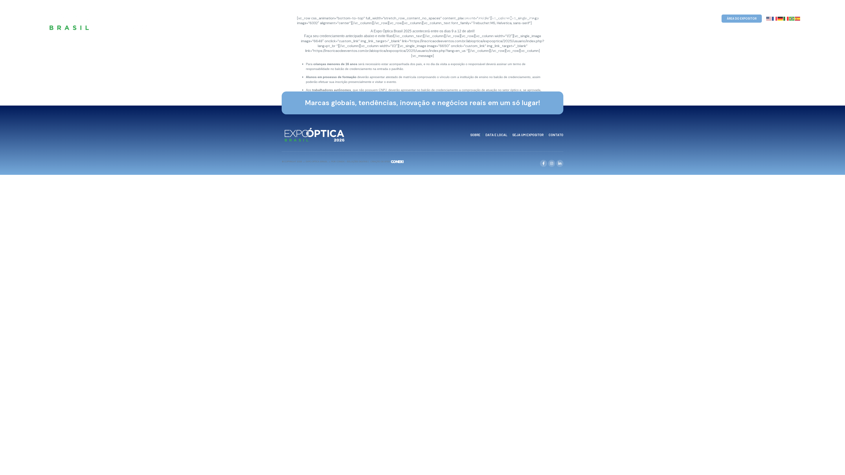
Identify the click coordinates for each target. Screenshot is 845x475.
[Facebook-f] (543, 163)
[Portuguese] (792, 18)
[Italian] (786, 18)
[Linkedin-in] (559, 163)
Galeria (508, 18)
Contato (527, 18)
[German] (780, 18)
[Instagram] (551, 163)
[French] (775, 18)
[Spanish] (798, 18)
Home (467, 18)
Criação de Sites (380, 161)
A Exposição (487, 18)
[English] (769, 18)
